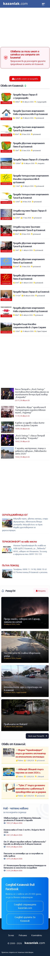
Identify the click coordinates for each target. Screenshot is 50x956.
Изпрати (42, 591)
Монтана (21, 952)
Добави (26, 79)
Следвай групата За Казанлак (25, 919)
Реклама (23, 935)
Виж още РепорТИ (36, 736)
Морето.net (13, 952)
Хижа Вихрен (29, 952)
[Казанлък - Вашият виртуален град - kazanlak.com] (15, 4)
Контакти (36, 935)
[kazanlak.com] (34, 943)
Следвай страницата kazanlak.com (25, 906)
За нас (11, 935)
